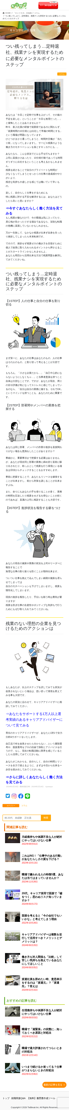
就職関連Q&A (18, 1098)
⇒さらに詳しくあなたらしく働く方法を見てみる (34, 779)
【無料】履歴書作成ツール (41, 1098)
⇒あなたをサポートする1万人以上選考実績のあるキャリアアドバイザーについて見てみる (34, 719)
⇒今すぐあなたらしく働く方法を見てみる (34, 210)
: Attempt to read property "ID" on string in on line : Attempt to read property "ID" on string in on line (42, 1014)
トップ (6, 1098)
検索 (46, 817)
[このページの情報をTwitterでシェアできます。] (9, 796)
